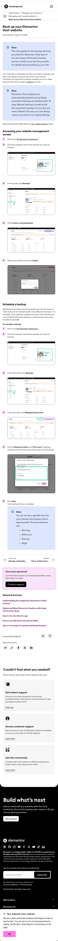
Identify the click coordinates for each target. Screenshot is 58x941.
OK (9, 934)
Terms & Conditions (10, 884)
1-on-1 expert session (39, 124)
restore (30, 82)
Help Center (14, 13)
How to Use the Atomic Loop (15, 615)
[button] (29, 900)
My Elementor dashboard (27, 139)
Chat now (9, 707)
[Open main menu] (51, 6)
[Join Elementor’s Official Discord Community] (19, 847)
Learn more (10, 738)
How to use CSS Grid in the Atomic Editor (21, 620)
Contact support (16, 584)
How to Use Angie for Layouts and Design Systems (25, 625)
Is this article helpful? (12, 636)
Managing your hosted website (22, 16)
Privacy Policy (27, 884)
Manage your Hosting (31, 13)
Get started (11, 818)
